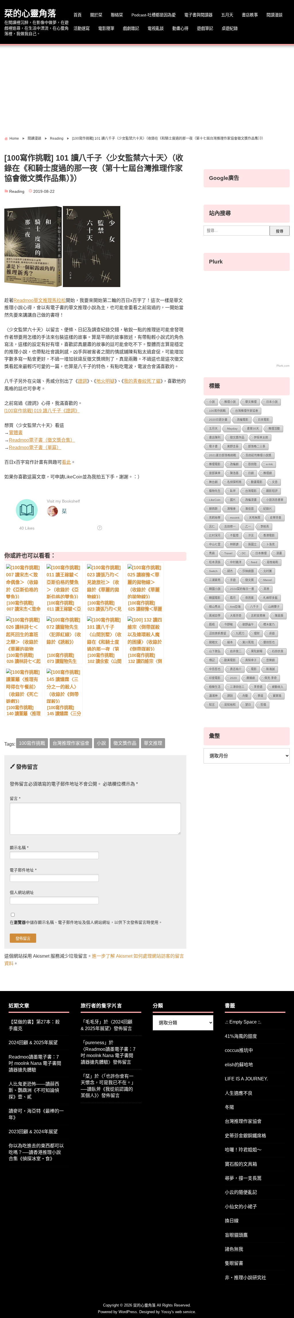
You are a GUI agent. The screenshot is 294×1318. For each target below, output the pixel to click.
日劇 (251, 473)
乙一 (248, 526)
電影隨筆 (106, 28)
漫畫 (279, 553)
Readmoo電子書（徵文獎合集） (42, 440)
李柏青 (264, 526)
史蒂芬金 (275, 517)
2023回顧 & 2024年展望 (33, 1131)
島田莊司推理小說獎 (258, 455)
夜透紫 (249, 597)
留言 (15, 798)
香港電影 (269, 535)
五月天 (227, 15)
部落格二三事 (256, 446)
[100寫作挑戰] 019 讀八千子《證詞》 (42, 410)
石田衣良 (277, 651)
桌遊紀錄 (230, 28)
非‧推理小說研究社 (245, 1277)
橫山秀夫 (214, 606)
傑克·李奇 (270, 678)
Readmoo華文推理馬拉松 (39, 300)
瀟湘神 (213, 695)
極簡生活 (214, 686)
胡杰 (230, 571)
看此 (66, 462)
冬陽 (229, 1107)
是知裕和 (230, 704)
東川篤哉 (248, 642)
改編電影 (242, 419)
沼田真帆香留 (217, 633)
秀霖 (212, 553)
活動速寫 (82, 28)
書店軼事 (250, 15)
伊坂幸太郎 (261, 437)
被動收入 (277, 686)
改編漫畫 (251, 499)
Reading (16, 191)
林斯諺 (234, 544)
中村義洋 (235, 562)
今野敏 (228, 624)
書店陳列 (214, 437)
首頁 (78, 15)
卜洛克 (270, 544)
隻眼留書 (234, 1263)
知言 (212, 704)
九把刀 (240, 633)
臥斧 (233, 490)
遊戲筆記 (205, 28)
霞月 (233, 597)
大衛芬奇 (235, 615)
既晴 (212, 624)
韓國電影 (214, 597)
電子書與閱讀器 (198, 15)
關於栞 (96, 15)
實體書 (16, 432)
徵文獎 (249, 580)
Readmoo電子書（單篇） (35, 447)
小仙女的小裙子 (241, 1206)
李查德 (258, 686)
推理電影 (214, 464)
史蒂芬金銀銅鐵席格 (245, 1135)
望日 (248, 704)
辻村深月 (214, 535)
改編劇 (234, 464)
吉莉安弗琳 (258, 615)
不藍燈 (234, 535)
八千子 (254, 606)
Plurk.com (282, 365)
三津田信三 (237, 686)
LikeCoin (214, 499)
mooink (234, 517)
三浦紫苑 (214, 580)
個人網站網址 (22, 892)
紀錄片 (267, 508)
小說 (101, 743)
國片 (233, 499)
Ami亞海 (235, 606)
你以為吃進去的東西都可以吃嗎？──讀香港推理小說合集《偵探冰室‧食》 (36, 1152)
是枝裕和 (272, 562)
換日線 (232, 1220)
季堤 (260, 695)
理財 (257, 633)
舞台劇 (213, 482)
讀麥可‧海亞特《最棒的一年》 (36, 1114)
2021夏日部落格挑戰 (222, 455)
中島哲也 (214, 669)
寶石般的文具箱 (241, 1164)
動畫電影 (256, 482)
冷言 (251, 535)
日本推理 (261, 553)
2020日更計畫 (218, 419)
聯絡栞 (117, 15)
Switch (213, 571)
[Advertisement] (147, 88)
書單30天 (253, 428)
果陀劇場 (256, 651)
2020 (233, 678)
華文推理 (153, 743)
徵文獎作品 (124, 743)
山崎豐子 (274, 606)
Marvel (267, 580)
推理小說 (230, 401)
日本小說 (272, 401)
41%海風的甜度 (241, 1036)
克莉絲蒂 (214, 517)
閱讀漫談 (274, 15)
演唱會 (231, 508)
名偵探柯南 (234, 482)
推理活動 (274, 428)
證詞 (82, 381)
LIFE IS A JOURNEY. (246, 1078)
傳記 (212, 660)
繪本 (230, 642)
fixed (254, 562)
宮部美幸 (214, 473)
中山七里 (214, 544)
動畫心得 (180, 28)
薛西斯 (213, 508)
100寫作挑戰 (32, 743)
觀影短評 (272, 490)
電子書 (213, 446)
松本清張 (214, 562)
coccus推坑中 (239, 1050)
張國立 (252, 544)
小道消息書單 (274, 499)
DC (244, 553)
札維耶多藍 (270, 597)
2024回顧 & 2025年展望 (33, 1042)
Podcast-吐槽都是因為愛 (153, 15)
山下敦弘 (214, 651)
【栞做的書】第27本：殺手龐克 (34, 1025)
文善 (275, 482)
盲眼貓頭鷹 (236, 1235)
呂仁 (212, 526)
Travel (228, 553)
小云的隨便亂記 (241, 1192)
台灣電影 (251, 490)
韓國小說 (214, 588)
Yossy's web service (178, 1312)
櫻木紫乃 (269, 624)
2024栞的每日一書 (242, 588)
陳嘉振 (279, 615)
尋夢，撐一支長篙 (243, 1178)
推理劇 (267, 473)
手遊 (233, 580)
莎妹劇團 (248, 571)
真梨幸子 (251, 660)
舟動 (245, 695)
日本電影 (263, 419)
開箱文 (213, 642)
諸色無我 (234, 1249)
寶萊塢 (277, 695)
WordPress (128, 1312)
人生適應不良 (238, 1093)
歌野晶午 (248, 624)
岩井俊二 (235, 651)
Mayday (232, 428)
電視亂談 (156, 28)
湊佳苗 (249, 508)
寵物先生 (214, 490)
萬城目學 (214, 615)
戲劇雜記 (131, 28)
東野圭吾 (233, 446)
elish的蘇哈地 (239, 1064)
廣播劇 (250, 678)
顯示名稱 (19, 848)
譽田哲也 (269, 642)
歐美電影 (230, 660)
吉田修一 (230, 526)
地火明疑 (105, 381)
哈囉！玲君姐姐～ (243, 1149)
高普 (266, 588)
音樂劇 (270, 660)
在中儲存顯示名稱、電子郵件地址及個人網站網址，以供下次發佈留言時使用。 (86, 922)
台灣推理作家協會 (71, 743)
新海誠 (270, 669)
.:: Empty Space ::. (243, 1021)
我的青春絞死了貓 (142, 381)
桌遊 (272, 633)
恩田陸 (252, 464)
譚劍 (230, 695)
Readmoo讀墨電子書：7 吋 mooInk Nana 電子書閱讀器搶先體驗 (35, 1063)
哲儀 (263, 704)
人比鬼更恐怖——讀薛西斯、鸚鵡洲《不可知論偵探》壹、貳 (34, 1090)
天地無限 (254, 517)
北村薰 (267, 571)
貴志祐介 (235, 669)
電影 (254, 669)
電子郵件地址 (23, 870)
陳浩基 (234, 473)
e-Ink (269, 464)
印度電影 (214, 678)
